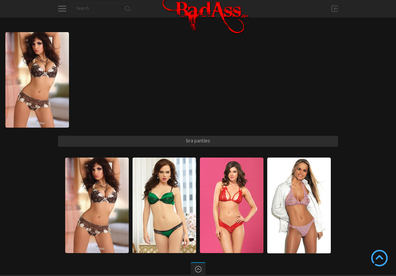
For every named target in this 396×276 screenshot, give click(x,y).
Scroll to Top (379, 258)
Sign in (334, 8)
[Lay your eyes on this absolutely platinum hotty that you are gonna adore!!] (231, 160)
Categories (62, 9)
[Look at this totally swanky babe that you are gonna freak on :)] (37, 34)
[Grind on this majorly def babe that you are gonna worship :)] (299, 160)
